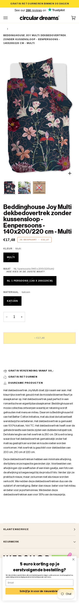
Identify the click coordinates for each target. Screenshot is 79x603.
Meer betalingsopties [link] (15, 363)
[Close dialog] (73, 559)
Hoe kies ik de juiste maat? (26, 271)
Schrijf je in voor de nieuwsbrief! (40, 591)
